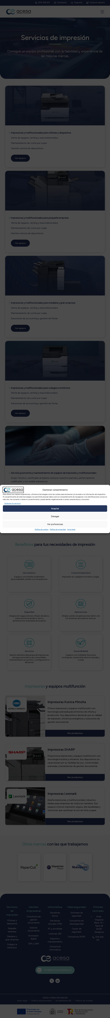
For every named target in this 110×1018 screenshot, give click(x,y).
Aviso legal (71, 529)
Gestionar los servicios (12, 503)
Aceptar (55, 508)
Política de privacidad (58, 529)
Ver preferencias (55, 524)
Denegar (55, 516)
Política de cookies (41, 529)
